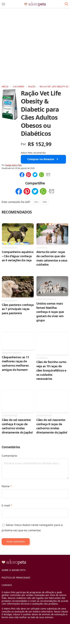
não (45, 201)
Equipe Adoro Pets (13, 165)
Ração (31, 86)
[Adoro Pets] (35, 4)
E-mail (7, 505)
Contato (7, 585)
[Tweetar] (35, 175)
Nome (7, 486)
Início (5, 86)
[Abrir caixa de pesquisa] (66, 4)
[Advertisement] (35, 46)
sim (36, 201)
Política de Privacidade (16, 577)
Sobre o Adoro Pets (13, 570)
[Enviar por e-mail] (48, 175)
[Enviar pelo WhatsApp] (41, 175)
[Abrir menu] (3, 4)
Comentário (9, 456)
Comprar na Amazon (40, 159)
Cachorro (18, 86)
